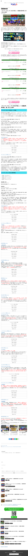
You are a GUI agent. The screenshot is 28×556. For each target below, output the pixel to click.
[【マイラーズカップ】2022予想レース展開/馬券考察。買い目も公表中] (15, 439)
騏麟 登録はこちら (4, 278)
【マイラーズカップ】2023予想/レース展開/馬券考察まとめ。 (14, 432)
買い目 (17, 446)
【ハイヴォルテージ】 (4, 314)
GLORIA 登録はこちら (4, 399)
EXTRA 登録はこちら (4, 347)
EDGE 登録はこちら (4, 243)
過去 (19, 446)
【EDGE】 (3, 224)
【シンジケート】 (4, 296)
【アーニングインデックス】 (6, 366)
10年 (2, 446)
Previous (1, 431)
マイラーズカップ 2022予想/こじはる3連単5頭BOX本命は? (10, 505)
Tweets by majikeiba (4, 546)
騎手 (20, 446)
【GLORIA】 (3, 384)
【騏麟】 (2, 261)
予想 (6, 445)
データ (5, 446)
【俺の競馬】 (3, 401)
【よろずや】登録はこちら (5, 364)
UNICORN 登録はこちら (5, 260)
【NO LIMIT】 (3, 279)
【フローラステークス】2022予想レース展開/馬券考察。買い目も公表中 (12, 504)
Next (26, 431)
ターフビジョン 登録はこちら (6, 154)
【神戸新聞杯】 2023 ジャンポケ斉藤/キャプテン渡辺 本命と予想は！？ (15, 541)
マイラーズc (7, 446)
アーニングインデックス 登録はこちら (7, 382)
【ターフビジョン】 (4, 137)
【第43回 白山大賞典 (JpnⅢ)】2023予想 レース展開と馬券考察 (14, 531)
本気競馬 (14, 551)
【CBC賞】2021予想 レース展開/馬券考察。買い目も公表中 (14, 478)
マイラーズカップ (4, 445)
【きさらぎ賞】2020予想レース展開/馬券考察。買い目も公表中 (14, 494)
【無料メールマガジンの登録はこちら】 (14, 50)
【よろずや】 (3, 349)
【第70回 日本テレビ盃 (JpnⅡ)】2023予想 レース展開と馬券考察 (14, 526)
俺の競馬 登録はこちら (5, 416)
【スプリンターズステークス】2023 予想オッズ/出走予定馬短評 (14, 536)
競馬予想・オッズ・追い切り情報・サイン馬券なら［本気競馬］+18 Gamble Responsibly (14, 552)
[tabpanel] (5, 430)
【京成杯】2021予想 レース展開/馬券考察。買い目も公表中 (14, 489)
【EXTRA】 (3, 332)
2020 (3, 446)
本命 (16, 446)
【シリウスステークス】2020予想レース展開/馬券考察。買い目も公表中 (16, 499)
